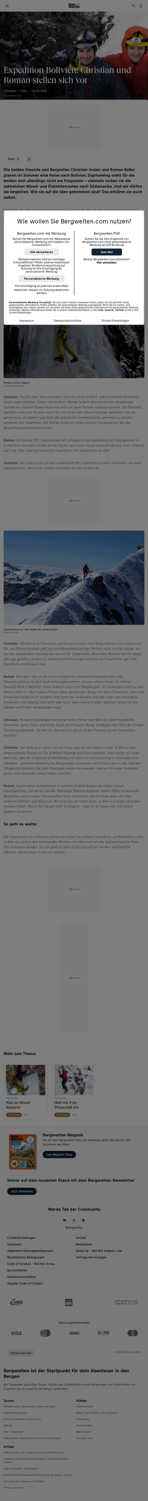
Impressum (26, 320)
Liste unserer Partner (111, 310)
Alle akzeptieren (41, 252)
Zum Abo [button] (107, 252)
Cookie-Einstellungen (115, 320)
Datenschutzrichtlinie (67, 320)
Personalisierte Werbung (41, 278)
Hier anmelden (106, 262)
